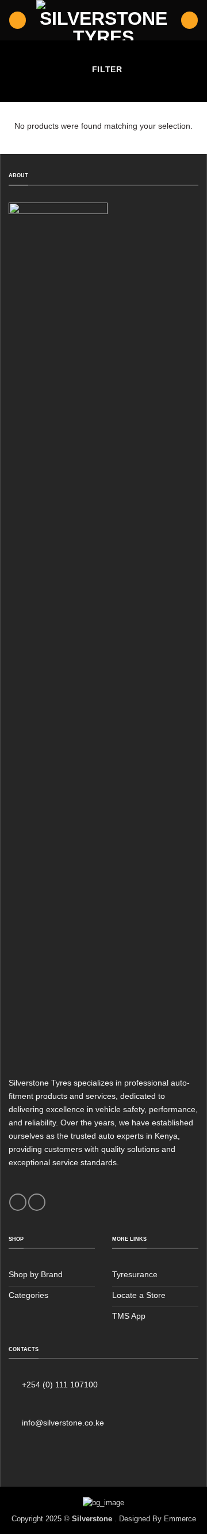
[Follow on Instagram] (36, 1202)
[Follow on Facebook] (17, 1202)
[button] (17, 20)
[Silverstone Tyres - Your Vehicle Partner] (104, 20)
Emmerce (180, 1518)
